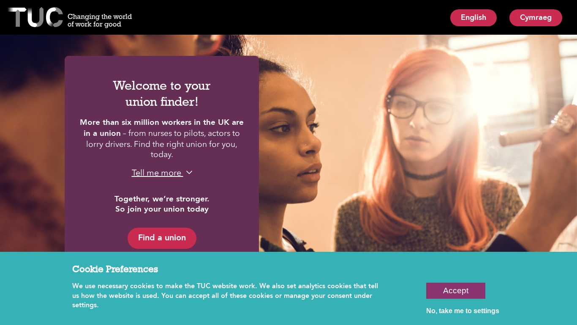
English (473, 18)
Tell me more (157, 173)
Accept (455, 290)
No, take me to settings (462, 310)
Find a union (162, 238)
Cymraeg (536, 18)
